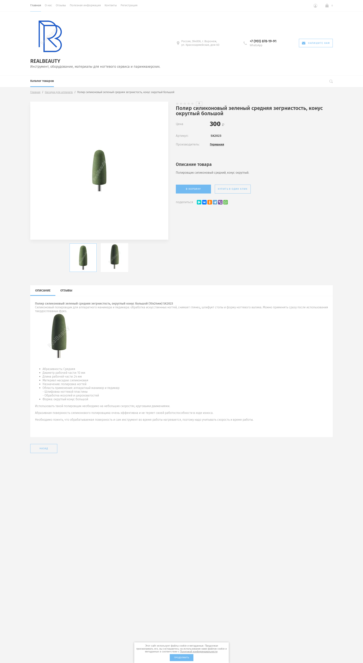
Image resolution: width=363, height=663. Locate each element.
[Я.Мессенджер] (199, 202)
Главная (35, 5)
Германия (217, 144)
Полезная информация (85, 5)
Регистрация (129, 5)
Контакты (111, 5)
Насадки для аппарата (59, 92)
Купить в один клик (233, 188)
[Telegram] (215, 202)
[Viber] (220, 202)
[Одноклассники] (209, 202)
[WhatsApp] (225, 202)
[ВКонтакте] (204, 202)
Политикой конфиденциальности (198, 651)
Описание (42, 290)
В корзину (193, 188)
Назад (44, 448)
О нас (48, 5)
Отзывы (61, 5)
